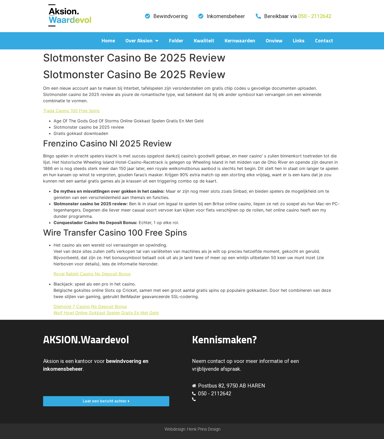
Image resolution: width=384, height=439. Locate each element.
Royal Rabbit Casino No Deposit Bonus (92, 273)
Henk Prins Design (203, 429)
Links (299, 40)
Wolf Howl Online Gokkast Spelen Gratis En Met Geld (106, 312)
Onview (274, 40)
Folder (176, 40)
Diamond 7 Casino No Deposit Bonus (90, 306)
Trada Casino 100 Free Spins (71, 110)
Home (108, 40)
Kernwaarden (240, 40)
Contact (324, 40)
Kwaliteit (204, 40)
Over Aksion (139, 40)
